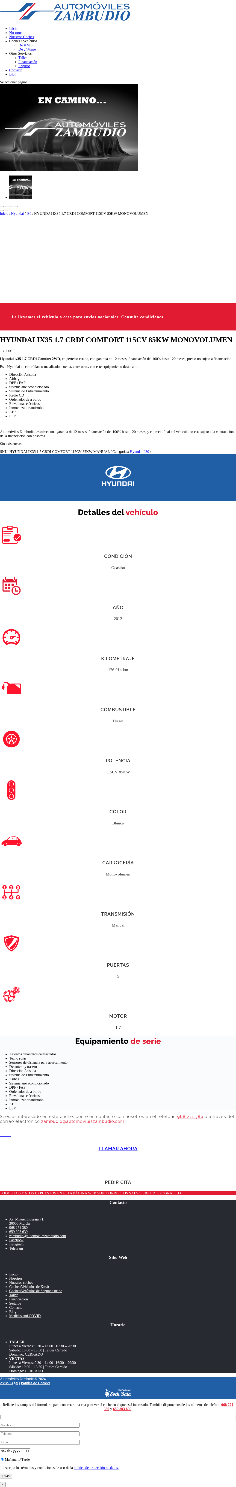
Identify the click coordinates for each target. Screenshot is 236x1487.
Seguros (24, 66)
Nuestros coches (21, 1282)
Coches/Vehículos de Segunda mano (35, 1291)
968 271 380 (190, 1116)
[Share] (6, 206)
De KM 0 (25, 45)
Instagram (16, 1244)
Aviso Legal (9, 1383)
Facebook (16, 1240)
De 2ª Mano (27, 49)
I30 (29, 213)
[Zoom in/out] (16, 206)
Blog (12, 74)
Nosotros (15, 33)
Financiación (27, 62)
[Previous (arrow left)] (2, 210)
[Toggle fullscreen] (11, 206)
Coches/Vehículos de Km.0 (29, 1287)
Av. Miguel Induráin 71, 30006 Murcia (26, 1221)
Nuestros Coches (21, 37)
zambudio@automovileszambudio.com (82, 1121)
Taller (22, 58)
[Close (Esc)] (2, 206)
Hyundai (17, 213)
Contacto (15, 70)
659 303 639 (18, 1232)
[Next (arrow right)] (6, 210)
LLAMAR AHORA (118, 1148)
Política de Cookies (35, 1383)
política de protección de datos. (96, 1468)
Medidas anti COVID (25, 1316)
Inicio (13, 28)
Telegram (16, 1248)
